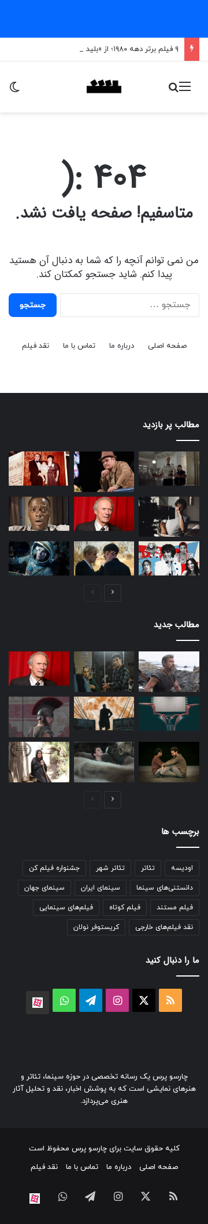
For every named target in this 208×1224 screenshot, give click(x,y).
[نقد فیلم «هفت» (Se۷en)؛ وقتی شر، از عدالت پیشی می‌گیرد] (169, 468)
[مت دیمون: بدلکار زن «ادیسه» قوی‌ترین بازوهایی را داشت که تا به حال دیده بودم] (169, 671)
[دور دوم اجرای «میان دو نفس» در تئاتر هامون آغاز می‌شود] (169, 762)
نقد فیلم (35, 346)
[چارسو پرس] (104, 87)
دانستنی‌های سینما (164, 888)
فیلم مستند (175, 907)
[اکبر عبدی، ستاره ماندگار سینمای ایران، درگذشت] (104, 471)
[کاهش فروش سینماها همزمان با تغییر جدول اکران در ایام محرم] (169, 714)
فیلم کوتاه (124, 907)
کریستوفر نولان (96, 927)
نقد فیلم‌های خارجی (164, 927)
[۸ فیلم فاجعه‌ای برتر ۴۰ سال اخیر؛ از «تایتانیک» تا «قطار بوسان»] (39, 558)
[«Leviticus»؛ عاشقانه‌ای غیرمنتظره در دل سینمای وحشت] (104, 558)
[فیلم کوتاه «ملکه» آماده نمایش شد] (104, 671)
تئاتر (148, 868)
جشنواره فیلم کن (54, 868)
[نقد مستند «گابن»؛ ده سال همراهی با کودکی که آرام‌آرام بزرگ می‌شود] (104, 762)
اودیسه (182, 868)
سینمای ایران (100, 888)
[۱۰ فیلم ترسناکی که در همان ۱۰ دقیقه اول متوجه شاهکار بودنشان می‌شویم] (39, 514)
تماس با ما (79, 346)
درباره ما (121, 346)
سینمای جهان (44, 888)
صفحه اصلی (167, 346)
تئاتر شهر (110, 868)
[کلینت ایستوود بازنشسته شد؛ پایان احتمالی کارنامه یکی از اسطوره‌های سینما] (104, 514)
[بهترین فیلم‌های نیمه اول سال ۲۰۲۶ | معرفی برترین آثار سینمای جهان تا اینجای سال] (169, 558)
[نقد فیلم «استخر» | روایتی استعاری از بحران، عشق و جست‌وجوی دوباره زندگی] (169, 517)
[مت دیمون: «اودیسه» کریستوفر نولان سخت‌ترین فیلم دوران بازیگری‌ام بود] (39, 717)
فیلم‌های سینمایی (66, 907)
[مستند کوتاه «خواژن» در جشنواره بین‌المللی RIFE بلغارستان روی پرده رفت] (39, 762)
